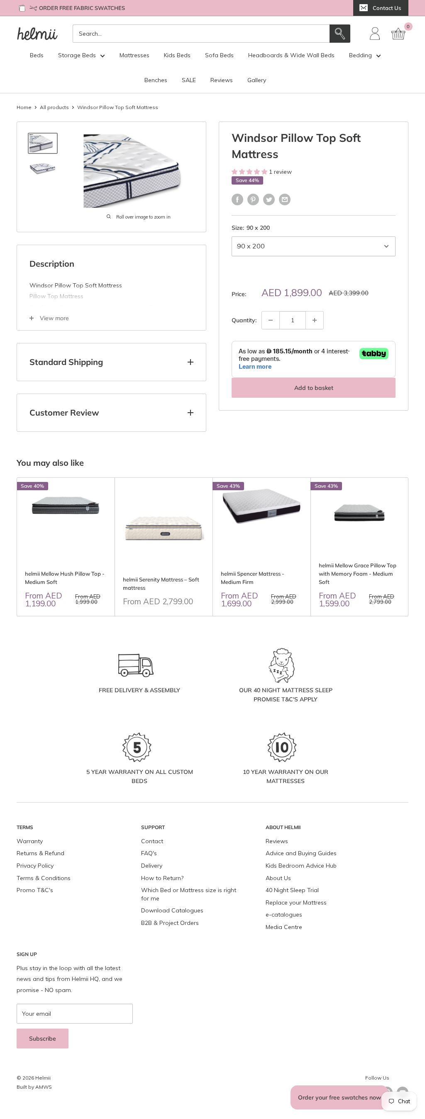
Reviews (221, 80)
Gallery (256, 80)
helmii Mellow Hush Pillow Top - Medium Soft (65, 577)
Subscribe (42, 1038)
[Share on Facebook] (237, 199)
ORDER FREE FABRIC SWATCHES (82, 8)
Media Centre (284, 927)
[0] (399, 33)
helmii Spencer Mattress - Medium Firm (252, 577)
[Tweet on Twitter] (269, 199)
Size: (251, 227)
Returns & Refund (40, 853)
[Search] (340, 33)
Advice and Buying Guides (301, 853)
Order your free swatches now (339, 1097)
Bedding (360, 55)
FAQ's (149, 853)
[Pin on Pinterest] (253, 199)
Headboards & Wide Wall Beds (291, 55)
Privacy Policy (35, 865)
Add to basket (313, 388)
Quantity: (244, 320)
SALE (189, 80)
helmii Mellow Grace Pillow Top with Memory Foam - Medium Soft (357, 573)
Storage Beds (77, 55)
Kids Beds (177, 55)
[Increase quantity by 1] (314, 320)
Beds (37, 55)
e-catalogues (284, 914)
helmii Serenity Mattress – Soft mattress (161, 583)
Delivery (151, 865)
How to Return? (162, 878)
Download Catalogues (172, 910)
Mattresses (134, 55)
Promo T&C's (35, 890)
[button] (250, 171)
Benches (155, 80)
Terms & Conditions (44, 878)
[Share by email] (285, 199)
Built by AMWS (34, 1087)
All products (54, 107)
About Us (278, 878)
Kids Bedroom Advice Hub (301, 865)
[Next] (408, 547)
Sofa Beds (219, 55)
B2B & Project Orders (170, 923)
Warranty (30, 841)
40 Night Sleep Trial (292, 890)
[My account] (375, 33)
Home (24, 107)
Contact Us (387, 8)
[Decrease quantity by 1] (270, 320)
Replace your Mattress (296, 902)
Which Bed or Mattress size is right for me (188, 894)
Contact (152, 841)
